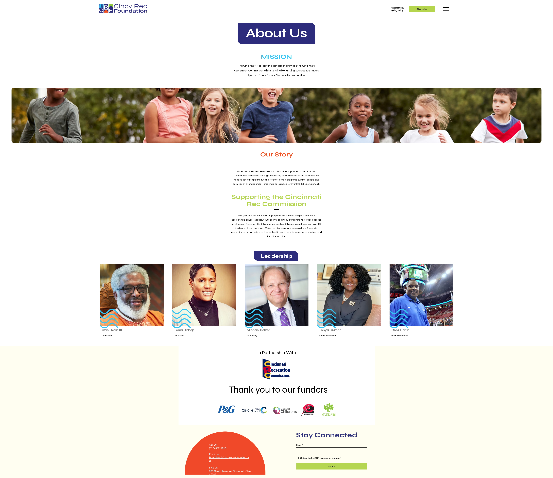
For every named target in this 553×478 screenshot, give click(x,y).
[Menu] (445, 9)
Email (299, 445)
